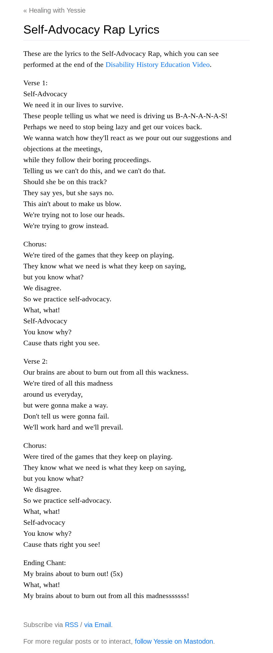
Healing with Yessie (57, 10)
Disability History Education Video (158, 64)
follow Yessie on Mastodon (174, 641)
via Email (97, 624)
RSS (71, 624)
